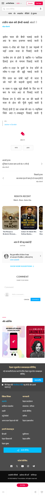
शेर (15, 13)
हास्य (28, 148)
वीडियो (27, 13)
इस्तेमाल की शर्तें (24, 475)
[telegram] (33, 466)
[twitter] (17, 466)
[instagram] (28, 466)
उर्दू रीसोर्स (5, 416)
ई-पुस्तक (34, 13)
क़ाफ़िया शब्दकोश (7, 406)
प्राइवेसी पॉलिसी (13, 475)
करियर (24, 416)
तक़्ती (3, 411)
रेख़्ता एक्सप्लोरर (27, 420)
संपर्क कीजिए (26, 411)
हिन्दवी (4, 434)
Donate (30, 3)
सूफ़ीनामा (25, 434)
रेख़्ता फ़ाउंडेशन (27, 401)
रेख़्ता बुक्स (5, 443)
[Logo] (10, 3)
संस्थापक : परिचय (28, 406)
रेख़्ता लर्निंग (26, 439)
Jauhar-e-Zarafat (10, 124)
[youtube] (22, 466)
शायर (10, 13)
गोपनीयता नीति (18, 385)
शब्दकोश (20, 13)
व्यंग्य (16, 148)
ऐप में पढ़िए (22, 485)
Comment (35, 299)
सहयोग (4, 401)
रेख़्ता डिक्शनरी (7, 439)
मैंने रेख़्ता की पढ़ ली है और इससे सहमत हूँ (20, 386)
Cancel (26, 299)
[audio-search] (40, 9)
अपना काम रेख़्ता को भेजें (10, 420)
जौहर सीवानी (6, 26)
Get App (38, 3)
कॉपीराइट (34, 475)
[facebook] (11, 466)
